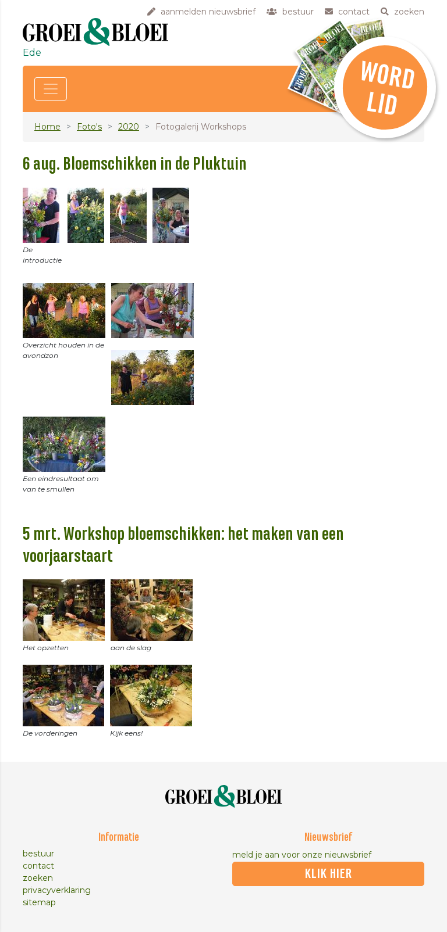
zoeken (38, 878)
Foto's (89, 126)
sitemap (39, 902)
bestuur (38, 853)
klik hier (328, 874)
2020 (128, 126)
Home (47, 126)
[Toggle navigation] (50, 89)
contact (38, 866)
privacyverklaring (57, 890)
